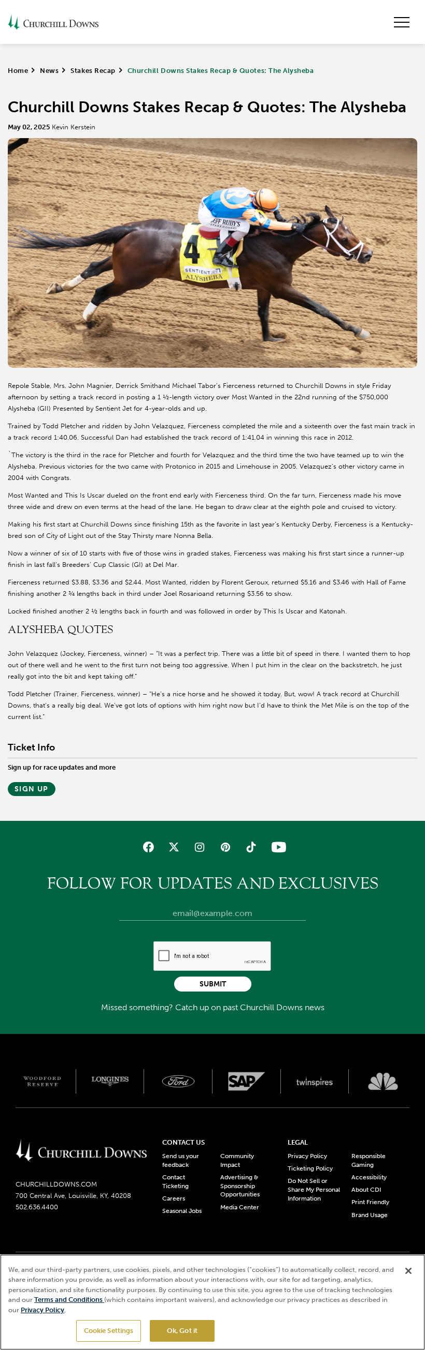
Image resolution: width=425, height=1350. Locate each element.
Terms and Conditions (69, 1299)
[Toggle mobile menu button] (401, 22)
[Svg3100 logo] (383, 1081)
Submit (213, 984)
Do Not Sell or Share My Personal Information (314, 1189)
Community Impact (237, 1160)
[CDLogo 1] (81, 1151)
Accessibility (369, 1177)
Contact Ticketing (175, 1182)
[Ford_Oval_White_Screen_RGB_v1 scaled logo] (178, 1081)
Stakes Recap (92, 70)
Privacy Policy (307, 1156)
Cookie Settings (109, 1330)
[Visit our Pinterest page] (225, 847)
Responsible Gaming (368, 1160)
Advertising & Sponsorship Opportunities (240, 1186)
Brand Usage (369, 1215)
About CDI (366, 1189)
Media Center (239, 1207)
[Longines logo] (110, 1081)
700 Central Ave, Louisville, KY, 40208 (73, 1195)
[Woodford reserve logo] (42, 1081)
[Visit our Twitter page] (173, 847)
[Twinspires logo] (315, 1081)
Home (18, 70)
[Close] (408, 1270)
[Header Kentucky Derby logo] (53, 22)
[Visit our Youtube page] (276, 847)
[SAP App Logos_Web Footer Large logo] (246, 1081)
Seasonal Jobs (182, 1210)
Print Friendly (370, 1202)
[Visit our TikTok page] (250, 847)
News (49, 70)
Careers (173, 1198)
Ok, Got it (182, 1330)
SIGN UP (32, 789)
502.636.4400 (37, 1207)
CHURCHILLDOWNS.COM (56, 1184)
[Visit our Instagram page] (199, 847)
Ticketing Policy (310, 1168)
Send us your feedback (180, 1160)
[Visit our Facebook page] (148, 847)
